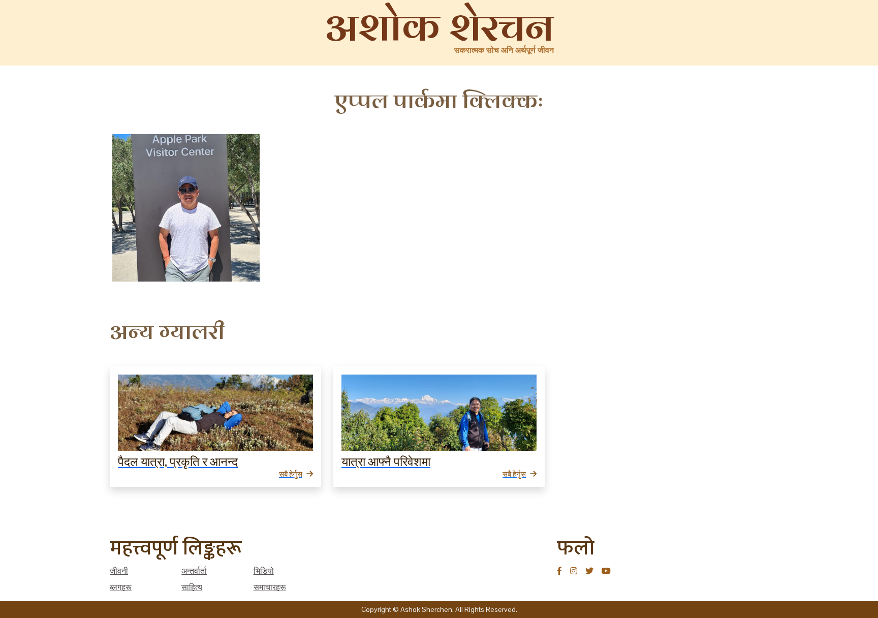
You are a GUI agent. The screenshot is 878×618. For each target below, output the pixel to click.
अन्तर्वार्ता (194, 571)
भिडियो (264, 571)
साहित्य (191, 587)
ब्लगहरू (121, 587)
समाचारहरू (270, 587)
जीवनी (119, 571)
